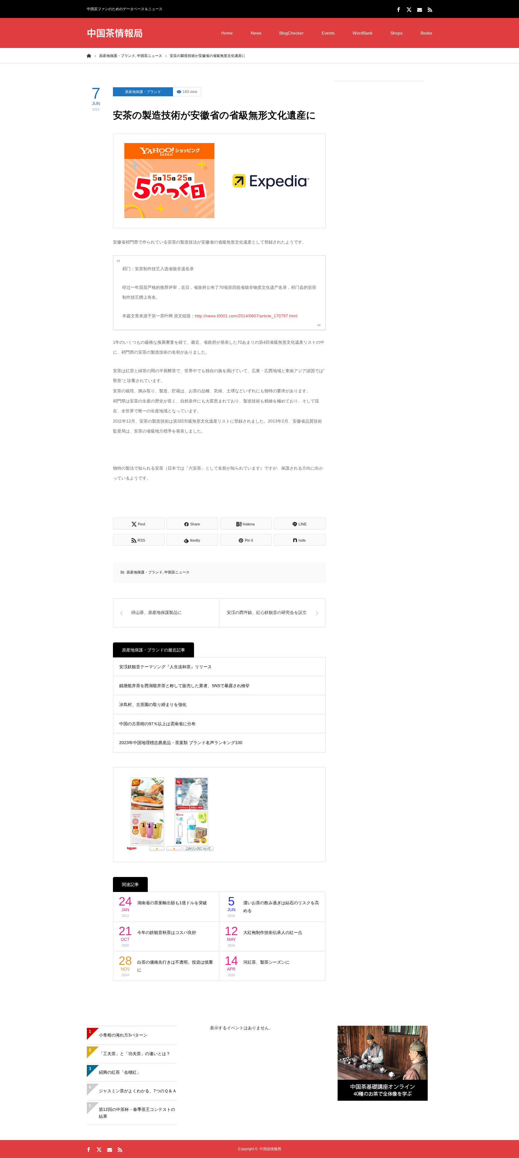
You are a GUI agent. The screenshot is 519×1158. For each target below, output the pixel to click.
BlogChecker (291, 33)
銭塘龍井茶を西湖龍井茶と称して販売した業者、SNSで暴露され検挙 (184, 685)
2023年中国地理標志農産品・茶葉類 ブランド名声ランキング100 (180, 742)
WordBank (362, 33)
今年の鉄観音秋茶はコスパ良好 (166, 932)
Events (328, 33)
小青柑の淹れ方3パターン (123, 1035)
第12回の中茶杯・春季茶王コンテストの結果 (137, 1113)
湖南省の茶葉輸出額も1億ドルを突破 (172, 902)
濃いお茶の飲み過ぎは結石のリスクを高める (281, 906)
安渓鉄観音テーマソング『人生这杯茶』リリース (165, 666)
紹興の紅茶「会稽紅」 (120, 1072)
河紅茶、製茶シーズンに (266, 962)
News (256, 33)
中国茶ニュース (177, 572)
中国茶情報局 (115, 32)
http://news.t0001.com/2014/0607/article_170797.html (246, 315)
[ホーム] (89, 55)
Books (426, 33)
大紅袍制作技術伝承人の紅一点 (272, 932)
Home (227, 33)
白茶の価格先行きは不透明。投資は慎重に (175, 966)
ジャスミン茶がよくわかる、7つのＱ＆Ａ (138, 1090)
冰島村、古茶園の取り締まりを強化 (153, 704)
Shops (396, 33)
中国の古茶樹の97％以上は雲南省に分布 (157, 723)
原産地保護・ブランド (143, 92)
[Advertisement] (379, 177)
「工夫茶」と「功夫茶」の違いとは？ (134, 1053)
